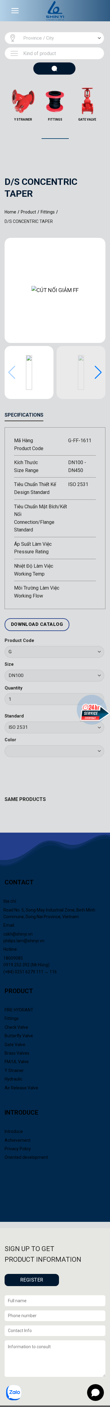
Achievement (18, 1140)
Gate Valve (15, 1044)
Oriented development (26, 1157)
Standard (14, 716)
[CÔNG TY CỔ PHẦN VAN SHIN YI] (55, 10)
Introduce (14, 1131)
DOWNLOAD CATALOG (37, 624)
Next (108, 124)
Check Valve (16, 1027)
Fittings (12, 1018)
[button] (98, 372)
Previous (1, 124)
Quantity (13, 688)
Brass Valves (17, 1053)
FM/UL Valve (17, 1061)
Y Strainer (14, 1070)
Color (10, 739)
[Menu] (15, 10)
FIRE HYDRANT (19, 1009)
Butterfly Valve (19, 1035)
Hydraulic (13, 1079)
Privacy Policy (18, 1148)
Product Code (19, 640)
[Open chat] (95, 1392)
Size (9, 664)
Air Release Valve (21, 1087)
